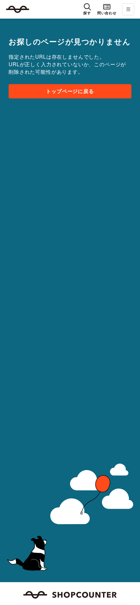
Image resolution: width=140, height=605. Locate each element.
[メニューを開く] (128, 9)
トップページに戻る (70, 91)
